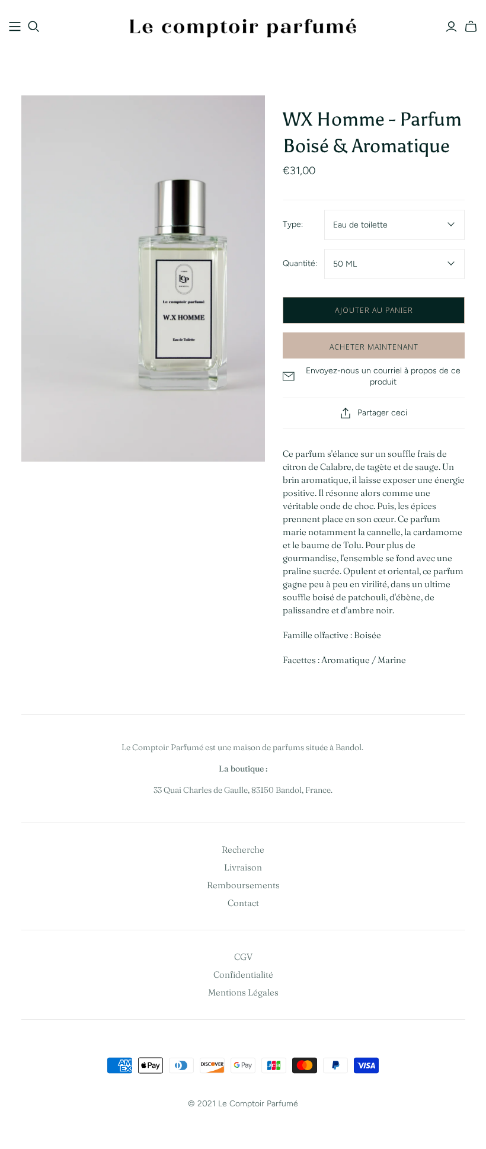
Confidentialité (243, 974)
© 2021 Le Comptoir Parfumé (243, 1104)
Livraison (243, 867)
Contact (243, 902)
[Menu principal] (15, 27)
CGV (243, 956)
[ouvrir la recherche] (34, 27)
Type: (293, 224)
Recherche (243, 849)
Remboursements (243, 885)
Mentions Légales (243, 992)
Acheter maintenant (374, 346)
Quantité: (300, 263)
